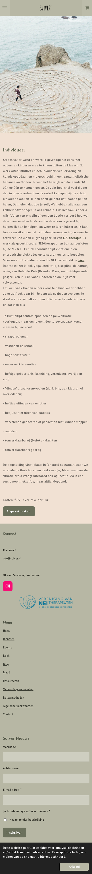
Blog (6, 664)
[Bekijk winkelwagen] (87, 8)
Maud (6, 672)
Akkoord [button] (74, 866)
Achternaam (11, 768)
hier (81, 260)
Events (7, 647)
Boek (6, 655)
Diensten (9, 639)
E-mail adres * (12, 789)
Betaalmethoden (13, 697)
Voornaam (9, 747)
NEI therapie (72, 238)
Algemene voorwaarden (18, 706)
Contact (8, 714)
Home (6, 630)
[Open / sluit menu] (5, 8)
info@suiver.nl (12, 558)
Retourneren (11, 681)
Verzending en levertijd (18, 689)
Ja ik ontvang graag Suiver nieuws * (26, 811)
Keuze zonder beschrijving (26, 819)
